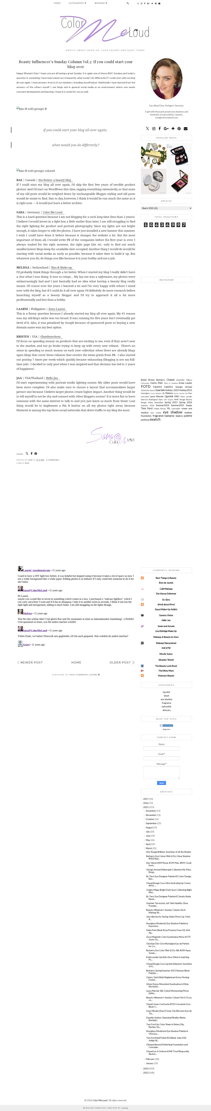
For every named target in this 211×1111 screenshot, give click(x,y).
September (151, 823)
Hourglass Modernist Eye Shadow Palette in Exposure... (167, 924)
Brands (100, 3)
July (148, 831)
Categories (76, 3)
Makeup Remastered (166, 643)
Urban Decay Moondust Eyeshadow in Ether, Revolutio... (167, 985)
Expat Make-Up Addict (166, 609)
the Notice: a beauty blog (54, 180)
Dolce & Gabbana (171, 383)
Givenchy (145, 390)
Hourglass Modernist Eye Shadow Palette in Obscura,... (167, 1032)
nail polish (166, 706)
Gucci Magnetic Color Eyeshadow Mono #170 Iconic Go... (168, 938)
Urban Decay (160, 408)
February (150, 1059)
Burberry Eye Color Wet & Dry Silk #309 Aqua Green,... (168, 951)
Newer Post (32, 662)
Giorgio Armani (183, 387)
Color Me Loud (52, 212)
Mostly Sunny (166, 654)
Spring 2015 (172, 402)
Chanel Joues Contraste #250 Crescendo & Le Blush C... (168, 1005)
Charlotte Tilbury (184, 380)
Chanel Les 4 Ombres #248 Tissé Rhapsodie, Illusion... (167, 1052)
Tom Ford (147, 408)
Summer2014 (163, 405)
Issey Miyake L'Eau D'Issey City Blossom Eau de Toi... (169, 1012)
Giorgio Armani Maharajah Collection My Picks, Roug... (168, 871)
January (150, 1063)
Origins (171, 400)
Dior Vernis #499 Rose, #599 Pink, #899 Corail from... (168, 864)
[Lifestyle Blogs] (166, 726)
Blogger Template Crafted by (105, 1108)
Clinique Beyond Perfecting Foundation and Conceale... (167, 1046)
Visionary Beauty (166, 675)
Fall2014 (158, 387)
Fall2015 (169, 387)
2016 (146, 803)
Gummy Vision (166, 615)
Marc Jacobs (186, 396)
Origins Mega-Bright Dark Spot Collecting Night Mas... (169, 891)
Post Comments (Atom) (84, 675)
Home (57, 3)
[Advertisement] (166, 251)
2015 (146, 807)
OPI (166, 400)
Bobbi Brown (148, 379)
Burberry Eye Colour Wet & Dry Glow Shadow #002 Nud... (168, 857)
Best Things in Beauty (166, 578)
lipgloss (180, 416)
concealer (176, 408)
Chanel (171, 379)
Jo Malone (168, 393)
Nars (161, 399)
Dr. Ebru (166, 599)
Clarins (154, 383)
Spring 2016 (185, 402)
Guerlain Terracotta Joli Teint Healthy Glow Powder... (167, 904)
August (149, 827)
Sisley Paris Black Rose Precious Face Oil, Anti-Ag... (168, 931)
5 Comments (52, 460)
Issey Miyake (156, 393)
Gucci (152, 390)
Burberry (161, 379)
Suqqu (189, 405)
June (148, 835)
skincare (166, 710)
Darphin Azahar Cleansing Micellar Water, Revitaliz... (166, 1019)
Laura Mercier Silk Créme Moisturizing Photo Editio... (167, 992)
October (150, 819)
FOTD (147, 386)
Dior (161, 382)
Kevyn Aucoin (179, 393)
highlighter (170, 416)
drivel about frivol (166, 604)
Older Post (120, 662)
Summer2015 (178, 405)
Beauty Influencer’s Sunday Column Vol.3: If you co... (169, 998)
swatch (155, 419)
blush (166, 695)
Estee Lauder (185, 383)
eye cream (157, 412)
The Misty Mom (166, 670)
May (148, 840)
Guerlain (160, 390)
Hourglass (146, 393)
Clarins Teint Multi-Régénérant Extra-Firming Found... (167, 978)
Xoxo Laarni (56, 309)
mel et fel (166, 648)
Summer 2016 (148, 405)
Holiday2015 (185, 390)
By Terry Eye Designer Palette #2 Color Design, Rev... (169, 877)
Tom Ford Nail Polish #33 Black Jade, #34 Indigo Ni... (166, 1039)
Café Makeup (166, 588)
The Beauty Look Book (166, 666)
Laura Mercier (157, 396)
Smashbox (159, 402)
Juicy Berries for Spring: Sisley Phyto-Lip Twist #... (168, 918)
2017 (146, 799)
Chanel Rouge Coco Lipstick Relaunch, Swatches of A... (169, 965)
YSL (169, 408)
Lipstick (170, 396)
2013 (146, 1072)
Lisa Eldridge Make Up (166, 631)
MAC (178, 396)
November (151, 815)
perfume (145, 419)
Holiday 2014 (172, 390)
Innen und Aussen (166, 626)
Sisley (151, 402)
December (151, 810)
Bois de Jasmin (166, 582)
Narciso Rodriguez (150, 399)
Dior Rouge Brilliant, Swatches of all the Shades (168, 852)
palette (188, 415)
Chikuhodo (145, 383)
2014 (146, 1068)
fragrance (159, 415)
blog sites (166, 729)
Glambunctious (50, 336)
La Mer (188, 393)
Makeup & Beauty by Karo (166, 637)
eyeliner (188, 412)
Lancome (145, 396)
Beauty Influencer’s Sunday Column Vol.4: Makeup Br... (166, 911)
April (148, 844)
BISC (27, 463)
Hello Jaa (52, 378)
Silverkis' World (166, 660)
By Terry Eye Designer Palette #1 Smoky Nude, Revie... (168, 897)
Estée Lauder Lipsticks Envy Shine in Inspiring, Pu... (167, 958)
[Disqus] (75, 518)
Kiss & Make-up (61, 267)
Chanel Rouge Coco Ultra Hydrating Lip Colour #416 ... (168, 884)
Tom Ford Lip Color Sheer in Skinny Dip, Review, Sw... (165, 1025)
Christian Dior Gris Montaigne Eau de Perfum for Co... (167, 945)
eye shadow (173, 412)
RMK (177, 399)
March (149, 848)
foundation (147, 416)
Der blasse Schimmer (166, 593)
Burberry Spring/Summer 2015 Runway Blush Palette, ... (168, 972)
